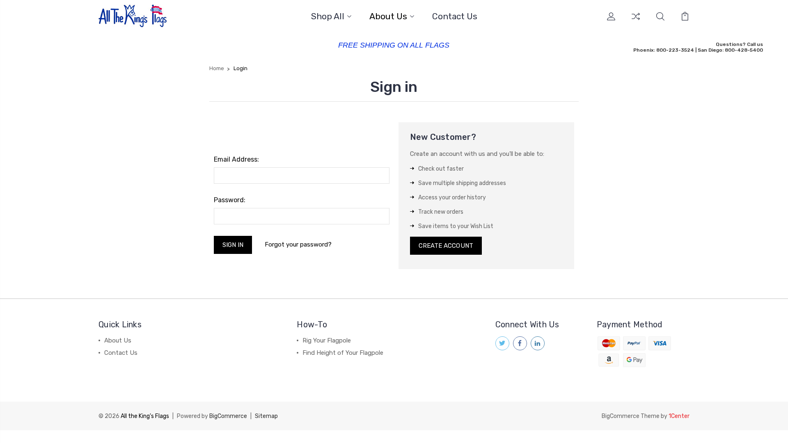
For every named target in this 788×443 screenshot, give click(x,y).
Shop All (327, 16)
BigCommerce (228, 416)
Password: (229, 200)
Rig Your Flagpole (326, 340)
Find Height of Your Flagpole (342, 352)
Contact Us (454, 16)
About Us (388, 16)
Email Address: (236, 159)
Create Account (446, 245)
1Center (679, 416)
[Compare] (635, 21)
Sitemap (266, 416)
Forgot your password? (298, 244)
